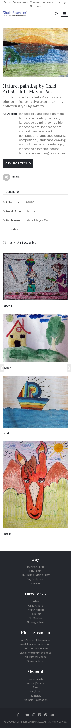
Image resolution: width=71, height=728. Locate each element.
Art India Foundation (36, 700)
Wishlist (36, 2)
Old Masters (35, 618)
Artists (35, 601)
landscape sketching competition (43, 153)
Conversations (35, 661)
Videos (40, 683)
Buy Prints (35, 571)
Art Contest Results (35, 648)
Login (64, 2)
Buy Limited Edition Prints (35, 575)
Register (36, 6)
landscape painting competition (41, 122)
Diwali (7, 306)
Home (7, 368)
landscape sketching (47, 144)
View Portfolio (18, 163)
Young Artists (35, 610)
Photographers (35, 622)
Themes (35, 583)
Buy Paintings (35, 567)
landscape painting (50, 114)
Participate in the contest (35, 644)
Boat (6, 433)
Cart (9, 2)
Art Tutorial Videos (36, 657)
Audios (30, 683)
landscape (26, 114)
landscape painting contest (38, 118)
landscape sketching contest (39, 149)
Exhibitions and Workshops (36, 652)
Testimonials (35, 679)
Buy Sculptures (36, 579)
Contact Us (51, 2)
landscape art (29, 127)
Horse (7, 534)
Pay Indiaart (35, 695)
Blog (35, 687)
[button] (56, 14)
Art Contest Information (35, 640)
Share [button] (13, 178)
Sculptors (35, 614)
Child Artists (35, 605)
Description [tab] (12, 191)
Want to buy (22, 2)
